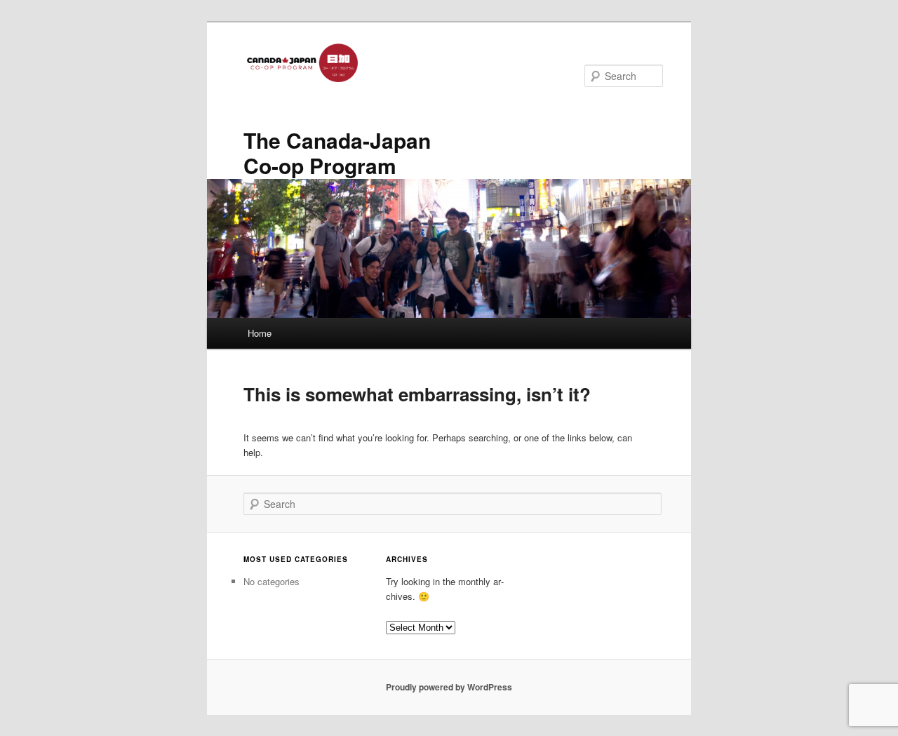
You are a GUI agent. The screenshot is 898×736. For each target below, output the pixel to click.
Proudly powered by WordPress (449, 687)
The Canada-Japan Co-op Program (337, 152)
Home (260, 333)
